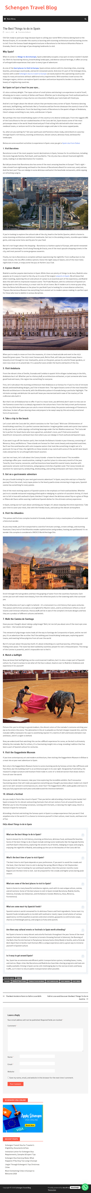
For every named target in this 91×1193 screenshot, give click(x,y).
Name (11, 1057)
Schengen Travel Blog (31, 7)
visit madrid (65, 981)
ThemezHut (52, 1190)
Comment (12, 1025)
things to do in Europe (26, 57)
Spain (19, 978)
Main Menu (11, 19)
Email (11, 1064)
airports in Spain (62, 276)
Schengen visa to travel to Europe (32, 73)
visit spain (76, 981)
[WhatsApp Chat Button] (85, 1187)
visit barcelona (52, 981)
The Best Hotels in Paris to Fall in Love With (23, 996)
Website (11, 1071)
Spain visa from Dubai (71, 143)
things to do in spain (36, 981)
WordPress (67, 1188)
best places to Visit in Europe (26, 68)
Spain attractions (19, 981)
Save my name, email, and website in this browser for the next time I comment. (41, 1078)
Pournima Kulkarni (24, 32)
